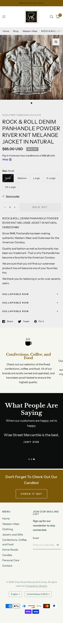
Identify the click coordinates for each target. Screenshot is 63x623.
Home (6, 31)
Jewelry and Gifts (12, 534)
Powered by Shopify (36, 585)
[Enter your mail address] (57, 544)
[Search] (51, 16)
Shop (16, 31)
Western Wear (29, 31)
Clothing (7, 529)
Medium (22, 178)
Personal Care (10, 560)
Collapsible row (15, 294)
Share (10, 321)
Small (8, 178)
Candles (7, 555)
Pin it (41, 321)
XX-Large (10, 187)
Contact (7, 565)
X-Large (50, 178)
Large (36, 178)
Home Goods (10, 549)
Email (36, 538)
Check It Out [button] (31, 493)
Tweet (26, 321)
